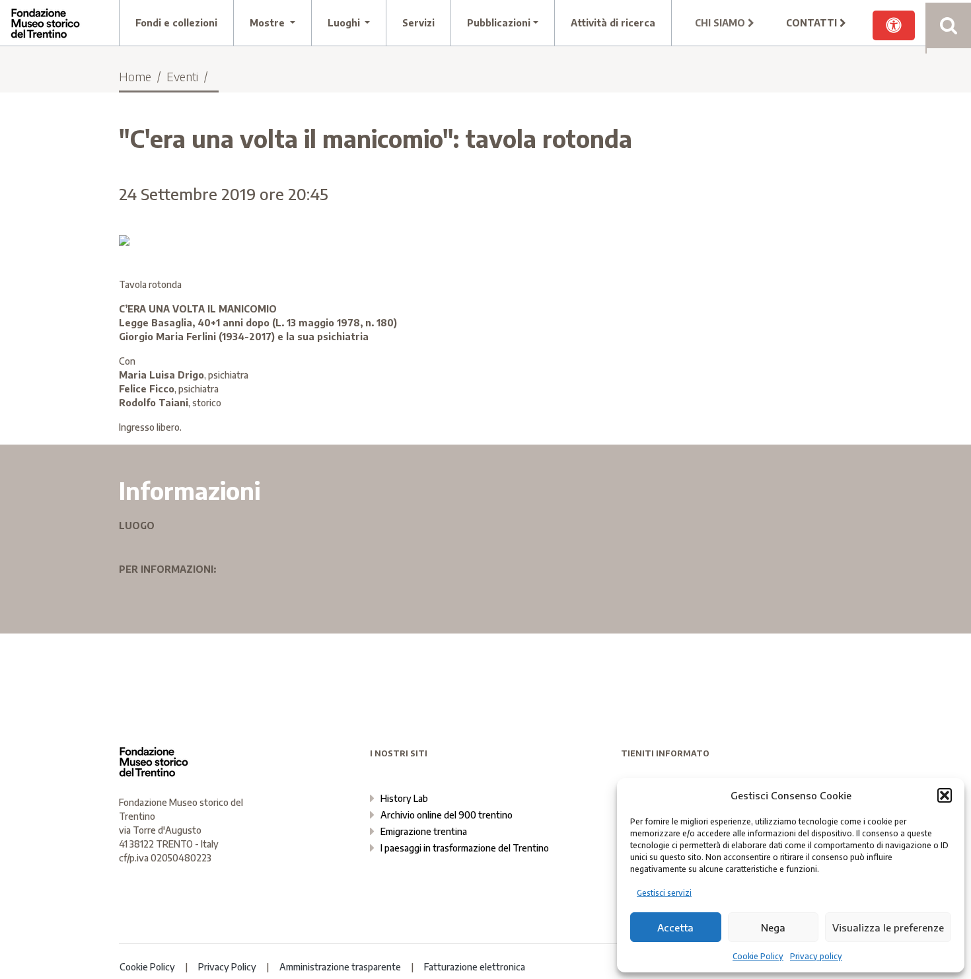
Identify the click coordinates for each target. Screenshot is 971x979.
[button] (944, 795)
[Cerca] (948, 25)
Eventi (182, 76)
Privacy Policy (227, 966)
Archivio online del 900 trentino (446, 814)
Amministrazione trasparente (340, 966)
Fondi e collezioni (176, 22)
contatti (813, 22)
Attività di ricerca (613, 22)
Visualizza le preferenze (888, 927)
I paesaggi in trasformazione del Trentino (464, 847)
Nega (773, 927)
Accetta (675, 927)
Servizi (418, 22)
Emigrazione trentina (423, 831)
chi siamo (721, 22)
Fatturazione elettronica (474, 966)
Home (135, 76)
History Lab (404, 798)
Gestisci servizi (664, 893)
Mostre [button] (268, 22)
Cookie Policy (758, 956)
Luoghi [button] (345, 22)
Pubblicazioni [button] (498, 22)
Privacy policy (816, 956)
